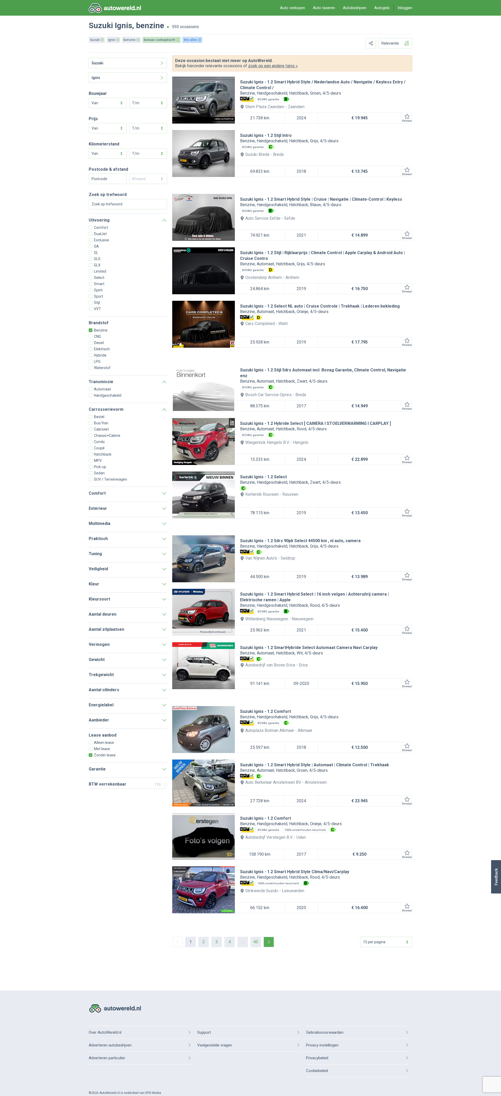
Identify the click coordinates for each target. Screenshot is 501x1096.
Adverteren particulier (107, 1058)
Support (204, 1032)
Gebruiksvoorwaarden (324, 1032)
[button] (496, 877)
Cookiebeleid (317, 1070)
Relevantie (390, 43)
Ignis (123, 25)
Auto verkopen (292, 7)
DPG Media (153, 1093)
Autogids (382, 7)
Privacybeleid (317, 1058)
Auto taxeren (324, 7)
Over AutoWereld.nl (105, 1032)
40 (255, 941)
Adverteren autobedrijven (110, 1045)
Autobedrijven (354, 7)
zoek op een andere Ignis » (273, 65)
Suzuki (101, 25)
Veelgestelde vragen (214, 1045)
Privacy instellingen (322, 1045)
